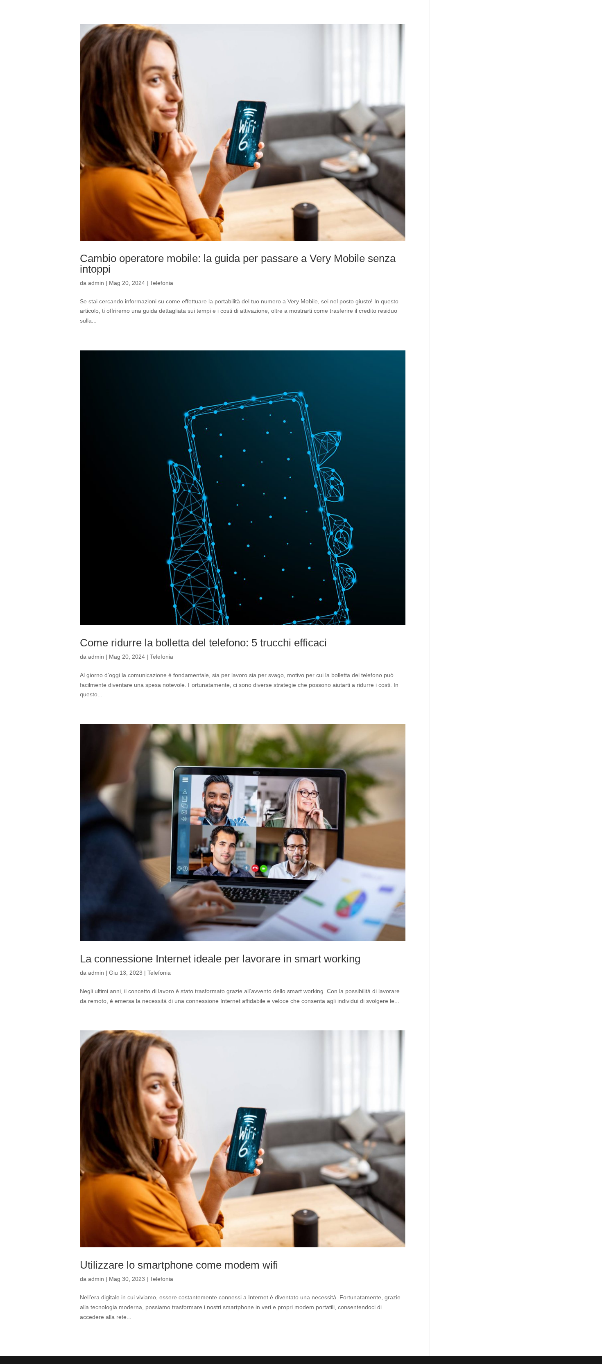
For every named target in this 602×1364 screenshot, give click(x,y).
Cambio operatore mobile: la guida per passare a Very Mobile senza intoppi (238, 263)
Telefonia (161, 283)
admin (96, 283)
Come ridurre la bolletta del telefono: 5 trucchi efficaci (203, 643)
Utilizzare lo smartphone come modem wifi (179, 1265)
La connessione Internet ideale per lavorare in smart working (220, 959)
